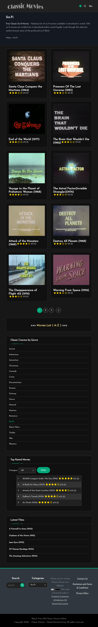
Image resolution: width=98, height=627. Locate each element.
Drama (12, 388)
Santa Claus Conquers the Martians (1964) (25, 89)
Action (12, 349)
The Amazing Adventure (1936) (23, 556)
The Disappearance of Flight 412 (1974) (23, 293)
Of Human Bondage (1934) (21, 549)
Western (12, 444)
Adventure (14, 355)
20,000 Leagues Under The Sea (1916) (40, 479)
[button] (58, 310)
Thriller (12, 433)
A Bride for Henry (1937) (34, 485)
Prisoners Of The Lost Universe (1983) (67, 89)
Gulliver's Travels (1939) (33, 496)
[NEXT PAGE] (58, 310)
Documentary (15, 382)
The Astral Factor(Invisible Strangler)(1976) (70, 191)
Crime (11, 377)
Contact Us (82, 579)
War (11, 438)
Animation (13, 360)
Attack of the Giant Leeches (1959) (39, 490)
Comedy (12, 371)
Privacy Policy (82, 593)
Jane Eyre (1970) (16, 542)
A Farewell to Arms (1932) (21, 529)
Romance (13, 416)
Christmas (13, 366)
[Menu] (90, 6)
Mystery (12, 410)
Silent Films (14, 427)
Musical (12, 405)
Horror (12, 399)
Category (13, 470)
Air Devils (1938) (30, 503)
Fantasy (12, 394)
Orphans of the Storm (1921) (22, 536)
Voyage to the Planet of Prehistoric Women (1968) (25, 191)
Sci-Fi (11, 422)
